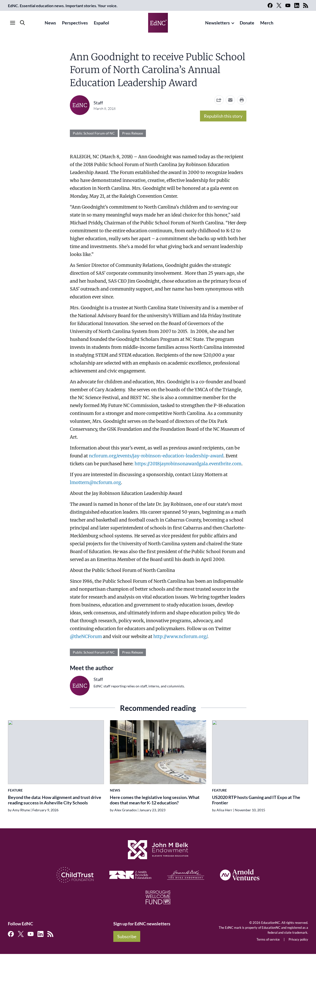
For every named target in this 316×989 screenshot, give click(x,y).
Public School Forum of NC (94, 133)
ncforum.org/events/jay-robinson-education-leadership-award (156, 456)
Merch (266, 22)
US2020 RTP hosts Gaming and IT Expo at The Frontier (256, 800)
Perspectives (75, 22)
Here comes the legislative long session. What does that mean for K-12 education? (154, 800)
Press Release (132, 133)
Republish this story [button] (223, 116)
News (50, 22)
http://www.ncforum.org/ (180, 636)
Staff (98, 102)
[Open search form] (22, 22)
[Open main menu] (12, 22)
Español (101, 22)
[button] (230, 100)
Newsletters (217, 22)
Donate (247, 22)
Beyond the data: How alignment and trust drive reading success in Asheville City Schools (54, 800)
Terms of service (268, 939)
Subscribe (126, 936)
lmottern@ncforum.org (95, 482)
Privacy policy (298, 939)
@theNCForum (86, 636)
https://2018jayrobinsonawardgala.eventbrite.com (188, 463)
